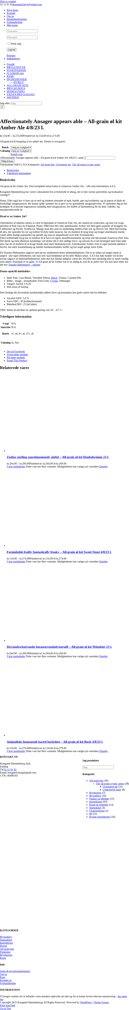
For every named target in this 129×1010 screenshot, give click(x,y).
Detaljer (103, 466)
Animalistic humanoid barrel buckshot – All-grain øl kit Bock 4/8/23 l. (55, 742)
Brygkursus (95, 792)
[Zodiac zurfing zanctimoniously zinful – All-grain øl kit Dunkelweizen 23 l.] (68, 412)
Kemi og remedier (98, 804)
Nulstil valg (16, 154)
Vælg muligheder (16, 466)
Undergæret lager (112, 789)
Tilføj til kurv (7, 161)
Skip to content (8, 1)
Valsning (5, 150)
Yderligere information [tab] (19, 173)
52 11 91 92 (10, 769)
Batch (5, 147)
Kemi (3, 958)
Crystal (54, 280)
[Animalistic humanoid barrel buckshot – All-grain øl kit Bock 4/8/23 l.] (68, 697)
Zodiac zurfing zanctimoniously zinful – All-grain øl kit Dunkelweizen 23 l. (58, 457)
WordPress (86, 1002)
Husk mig (15, 43)
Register (11, 55)
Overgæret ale (63, 164)
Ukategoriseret (97, 810)
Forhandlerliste (8, 983)
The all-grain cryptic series (86, 164)
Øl (90, 813)
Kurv (3, 977)
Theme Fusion (101, 1002)
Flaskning (5, 952)
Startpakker (95, 807)
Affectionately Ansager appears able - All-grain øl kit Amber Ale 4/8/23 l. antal (41, 157)
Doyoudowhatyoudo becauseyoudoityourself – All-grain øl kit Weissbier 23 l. (59, 647)
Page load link (7, 1005)
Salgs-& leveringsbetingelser (15, 971)
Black (54, 277)
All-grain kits (47, 164)
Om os (3, 974)
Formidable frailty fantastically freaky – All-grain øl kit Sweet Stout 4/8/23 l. (59, 552)
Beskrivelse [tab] (13, 170)
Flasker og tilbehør (99, 798)
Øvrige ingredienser (99, 816)
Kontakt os (6, 980)
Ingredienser (95, 801)
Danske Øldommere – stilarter (24, 264)
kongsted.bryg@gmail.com (27, 4)
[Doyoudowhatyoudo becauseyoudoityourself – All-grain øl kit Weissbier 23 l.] (68, 602)
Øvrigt (3, 946)
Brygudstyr (95, 795)
